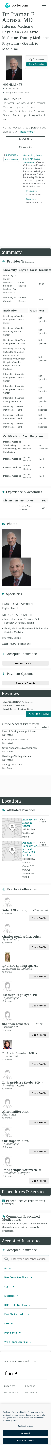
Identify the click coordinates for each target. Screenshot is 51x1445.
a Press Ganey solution (20, 1361)
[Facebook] (6, 1373)
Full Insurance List (25, 663)
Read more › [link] (27, 131)
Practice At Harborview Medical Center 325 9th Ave (29, 849)
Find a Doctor (31, 1392)
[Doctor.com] (16, 6)
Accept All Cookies (25, 1440)
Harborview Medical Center (29, 822)
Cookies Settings (25, 1426)
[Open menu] (44, 6)
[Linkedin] (11, 1373)
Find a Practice (11, 1392)
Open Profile (39, 918)
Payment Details (25, 683)
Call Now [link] (27, 139)
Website (27, 147)
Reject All (25, 1433)
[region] (25, 1424)
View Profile (43, 820)
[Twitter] (16, 1373)
